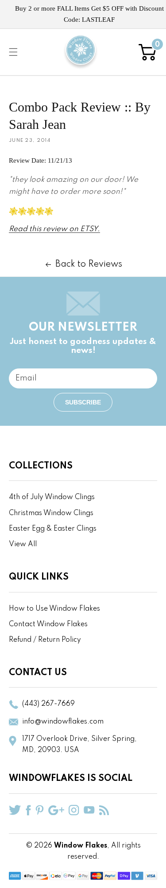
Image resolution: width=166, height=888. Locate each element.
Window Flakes (80, 845)
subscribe (83, 402)
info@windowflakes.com (63, 721)
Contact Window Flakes (48, 624)
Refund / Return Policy (45, 640)
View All (23, 544)
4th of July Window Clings (52, 497)
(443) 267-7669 (48, 704)
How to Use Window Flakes (54, 608)
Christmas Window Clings (51, 513)
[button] (13, 52)
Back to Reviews (88, 264)
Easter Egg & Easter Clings (53, 528)
